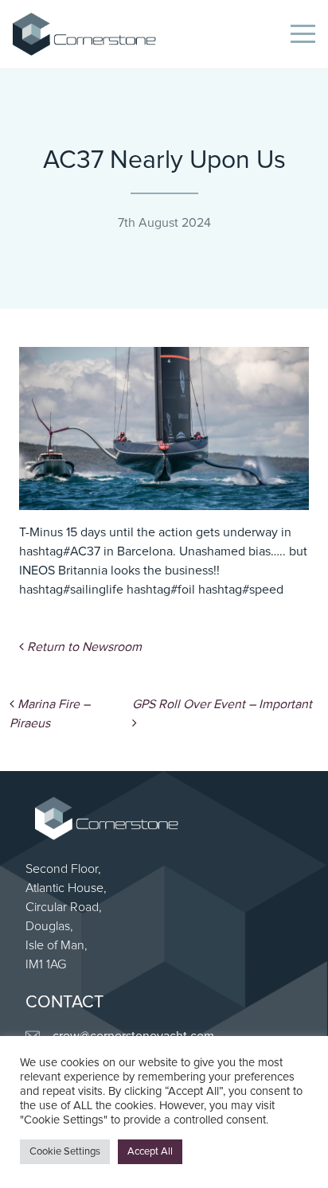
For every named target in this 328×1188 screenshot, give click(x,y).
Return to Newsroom (83, 647)
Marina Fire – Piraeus (50, 714)
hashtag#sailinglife (71, 589)
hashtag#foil (161, 589)
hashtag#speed (240, 589)
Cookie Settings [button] (64, 1152)
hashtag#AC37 (59, 551)
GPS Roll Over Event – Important (223, 704)
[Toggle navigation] (303, 34)
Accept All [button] (150, 1152)
